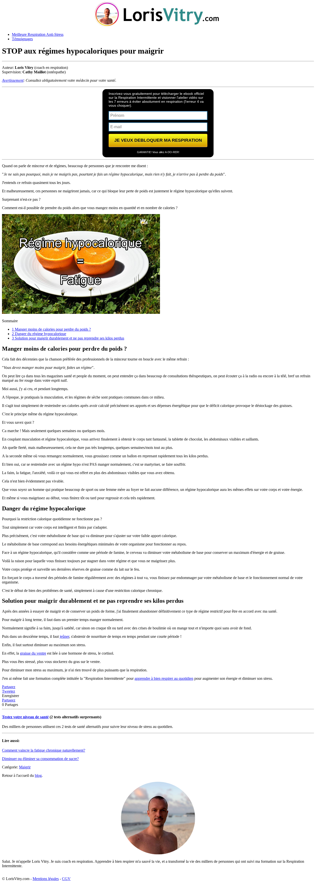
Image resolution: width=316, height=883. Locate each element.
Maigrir (25, 767)
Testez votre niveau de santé (25, 717)
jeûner (64, 636)
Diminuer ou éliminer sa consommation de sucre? (40, 759)
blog (38, 775)
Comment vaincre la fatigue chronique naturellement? (43, 750)
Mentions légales (46, 879)
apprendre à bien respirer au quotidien (164, 678)
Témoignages (22, 39)
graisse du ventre (33, 653)
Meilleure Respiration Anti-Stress (37, 34)
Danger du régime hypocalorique (39, 334)
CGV (66, 879)
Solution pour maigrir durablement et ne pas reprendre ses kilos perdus (68, 338)
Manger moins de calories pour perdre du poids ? (51, 329)
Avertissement (12, 80)
